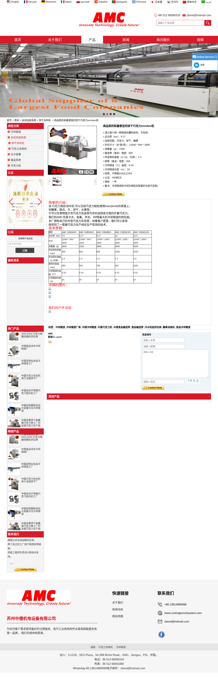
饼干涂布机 (45, 120)
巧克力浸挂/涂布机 (63, 206)
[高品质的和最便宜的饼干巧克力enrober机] (72, 150)
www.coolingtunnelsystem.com (183, 613)
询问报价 (163, 40)
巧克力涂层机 (19, 148)
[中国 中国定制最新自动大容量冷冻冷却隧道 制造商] (14, 405)
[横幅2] (109, 80)
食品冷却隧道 (183, 327)
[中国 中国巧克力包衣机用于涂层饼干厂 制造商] (14, 375)
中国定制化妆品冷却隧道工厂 (30, 357)
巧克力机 (16, 165)
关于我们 (55, 40)
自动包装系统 (29, 120)
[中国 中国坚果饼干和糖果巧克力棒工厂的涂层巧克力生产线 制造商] (14, 419)
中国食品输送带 (121, 327)
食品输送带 (137, 327)
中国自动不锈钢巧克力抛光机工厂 (30, 386)
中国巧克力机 (105, 327)
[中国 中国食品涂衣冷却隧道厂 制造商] (14, 345)
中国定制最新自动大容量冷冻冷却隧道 (30, 403)
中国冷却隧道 (89, 327)
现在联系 (25, 569)
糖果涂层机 (169, 327)
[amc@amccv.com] (50, 342)
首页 (17, 40)
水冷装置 (16, 154)
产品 (92, 40)
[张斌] (11, 563)
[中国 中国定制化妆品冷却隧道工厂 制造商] (14, 360)
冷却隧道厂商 (73, 327)
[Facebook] (161, 634)
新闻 (125, 40)
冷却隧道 (16, 131)
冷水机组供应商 (153, 327)
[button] (104, 114)
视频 (200, 40)
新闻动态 (117, 609)
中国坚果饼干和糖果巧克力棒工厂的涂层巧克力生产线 (30, 417)
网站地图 (117, 616)
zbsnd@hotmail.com (198, 15)
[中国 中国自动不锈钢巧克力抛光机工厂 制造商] (14, 390)
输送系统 (16, 159)
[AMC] (109, 19)
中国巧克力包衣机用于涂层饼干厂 (30, 371)
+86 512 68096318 (168, 15)
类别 (16, 120)
